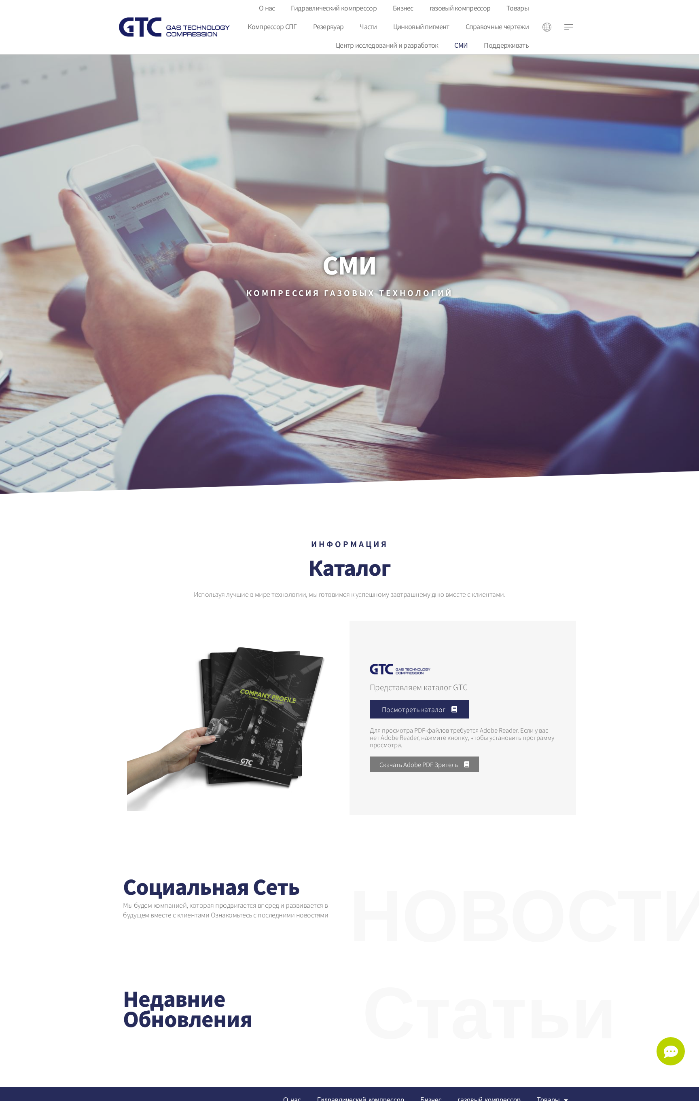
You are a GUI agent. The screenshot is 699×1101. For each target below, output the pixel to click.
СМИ (461, 45)
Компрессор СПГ (272, 26)
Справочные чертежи (497, 26)
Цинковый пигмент (421, 26)
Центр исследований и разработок (387, 45)
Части (368, 26)
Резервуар (328, 26)
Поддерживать (506, 45)
